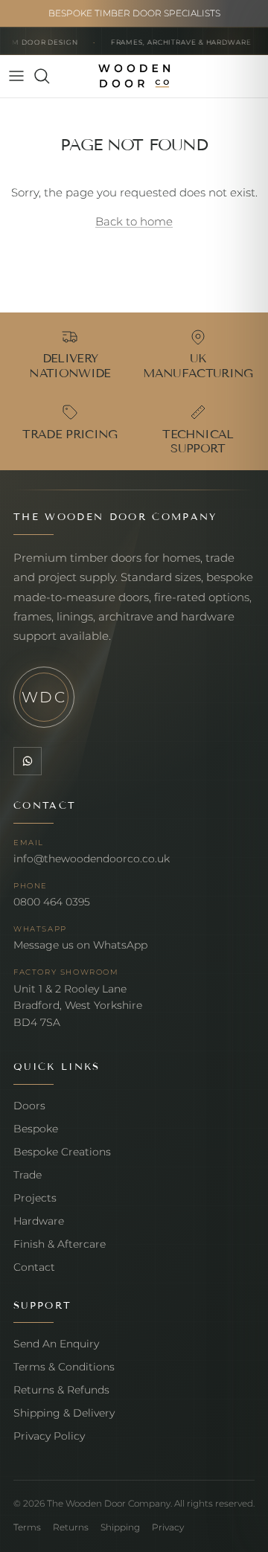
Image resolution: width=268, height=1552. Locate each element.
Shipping (120, 1527)
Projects (35, 1198)
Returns (71, 1527)
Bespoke (35, 1128)
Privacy (168, 1527)
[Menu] (16, 76)
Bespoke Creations (62, 1151)
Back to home (134, 221)
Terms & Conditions (64, 1366)
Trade (27, 1174)
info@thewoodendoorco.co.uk (91, 858)
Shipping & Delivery (64, 1413)
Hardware (38, 1221)
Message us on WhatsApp (80, 945)
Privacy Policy (49, 1436)
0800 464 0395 (51, 901)
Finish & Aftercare (59, 1244)
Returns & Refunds (61, 1390)
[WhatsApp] (27, 761)
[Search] (49, 76)
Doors (29, 1105)
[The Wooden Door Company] (134, 76)
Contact (34, 1267)
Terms (27, 1527)
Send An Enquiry (56, 1343)
